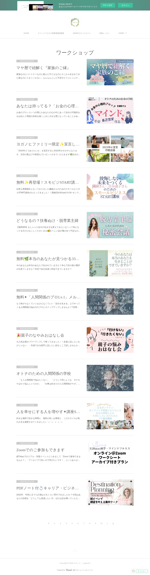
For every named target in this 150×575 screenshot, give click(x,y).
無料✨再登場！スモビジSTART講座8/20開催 (48, 182)
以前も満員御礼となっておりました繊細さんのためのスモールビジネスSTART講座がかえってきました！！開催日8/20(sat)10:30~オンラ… (48, 190)
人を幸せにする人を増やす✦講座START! (48, 412)
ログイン (125, 5)
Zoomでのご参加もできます (40, 450)
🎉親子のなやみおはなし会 (40, 335)
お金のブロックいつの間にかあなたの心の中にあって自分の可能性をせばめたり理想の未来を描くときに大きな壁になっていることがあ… (48, 114)
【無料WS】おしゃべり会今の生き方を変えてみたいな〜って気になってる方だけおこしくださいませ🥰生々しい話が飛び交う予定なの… (48, 229)
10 (101, 523)
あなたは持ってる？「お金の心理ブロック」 (48, 106)
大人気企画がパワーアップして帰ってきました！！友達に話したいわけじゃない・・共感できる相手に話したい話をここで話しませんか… (48, 343)
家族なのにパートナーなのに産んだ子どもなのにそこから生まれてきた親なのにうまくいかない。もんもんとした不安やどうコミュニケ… (48, 76)
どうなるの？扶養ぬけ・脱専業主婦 (47, 220)
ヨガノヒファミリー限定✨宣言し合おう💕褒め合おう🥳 (48, 144)
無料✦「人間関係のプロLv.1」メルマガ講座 (48, 297)
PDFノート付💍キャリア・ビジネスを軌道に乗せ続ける (48, 488)
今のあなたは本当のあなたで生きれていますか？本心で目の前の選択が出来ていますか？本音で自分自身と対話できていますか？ (48, 267)
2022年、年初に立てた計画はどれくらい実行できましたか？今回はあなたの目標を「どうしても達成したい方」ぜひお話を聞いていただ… (48, 496)
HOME (26, 33)
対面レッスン (104, 33)
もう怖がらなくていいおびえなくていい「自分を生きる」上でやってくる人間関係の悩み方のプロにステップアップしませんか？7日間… (48, 305)
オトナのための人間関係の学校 (43, 373)
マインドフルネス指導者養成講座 (51, 33)
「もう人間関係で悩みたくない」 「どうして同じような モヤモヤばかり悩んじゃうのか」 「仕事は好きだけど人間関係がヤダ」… (48, 381)
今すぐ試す (107, 5)
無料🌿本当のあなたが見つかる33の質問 (48, 259)
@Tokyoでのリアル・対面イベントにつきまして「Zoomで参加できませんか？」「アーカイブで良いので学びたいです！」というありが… (48, 458)
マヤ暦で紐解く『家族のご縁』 (43, 68)
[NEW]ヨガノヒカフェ (82, 33)
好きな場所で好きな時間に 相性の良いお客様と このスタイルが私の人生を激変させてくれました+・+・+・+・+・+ (48, 420)
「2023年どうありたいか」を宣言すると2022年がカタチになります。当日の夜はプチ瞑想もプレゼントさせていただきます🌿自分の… (48, 152)
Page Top (75, 551)
